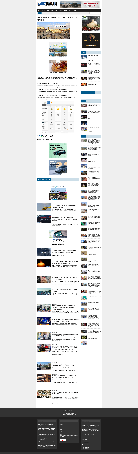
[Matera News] (47, 3)
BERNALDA (60, 10)
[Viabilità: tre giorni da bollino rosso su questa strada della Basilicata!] (44, 294)
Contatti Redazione (85, 442)
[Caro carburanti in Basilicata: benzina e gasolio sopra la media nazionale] (84, 224)
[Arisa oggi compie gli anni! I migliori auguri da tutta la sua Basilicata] (84, 124)
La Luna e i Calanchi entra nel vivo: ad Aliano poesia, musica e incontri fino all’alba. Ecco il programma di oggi (93, 191)
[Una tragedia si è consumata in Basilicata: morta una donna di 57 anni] (84, 85)
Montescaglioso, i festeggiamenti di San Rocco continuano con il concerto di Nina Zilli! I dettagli (94, 78)
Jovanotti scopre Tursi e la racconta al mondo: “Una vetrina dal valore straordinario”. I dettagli (94, 253)
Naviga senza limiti (85, 444)
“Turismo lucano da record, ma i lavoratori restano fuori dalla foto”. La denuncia (94, 154)
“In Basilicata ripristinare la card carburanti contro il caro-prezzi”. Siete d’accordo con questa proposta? (94, 178)
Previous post (55, 403)
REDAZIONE (70, 10)
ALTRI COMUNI (65, 10)
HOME (38, 10)
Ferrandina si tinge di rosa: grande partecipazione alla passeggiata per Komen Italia (94, 117)
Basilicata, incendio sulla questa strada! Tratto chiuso (64, 250)
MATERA (48, 10)
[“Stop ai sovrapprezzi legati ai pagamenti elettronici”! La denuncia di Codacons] (84, 344)
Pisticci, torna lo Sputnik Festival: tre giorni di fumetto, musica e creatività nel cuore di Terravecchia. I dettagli (94, 337)
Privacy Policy (84, 439)
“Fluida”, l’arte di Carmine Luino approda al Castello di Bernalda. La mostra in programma (94, 298)
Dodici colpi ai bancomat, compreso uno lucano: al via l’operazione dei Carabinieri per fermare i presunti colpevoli (94, 265)
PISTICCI (56, 10)
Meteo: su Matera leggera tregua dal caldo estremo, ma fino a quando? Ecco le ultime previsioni (94, 241)
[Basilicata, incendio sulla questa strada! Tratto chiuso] (44, 255)
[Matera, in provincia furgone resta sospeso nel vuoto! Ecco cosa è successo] (84, 273)
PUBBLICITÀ (74, 10)
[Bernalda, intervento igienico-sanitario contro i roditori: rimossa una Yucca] (84, 230)
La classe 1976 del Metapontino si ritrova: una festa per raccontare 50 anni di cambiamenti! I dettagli (94, 160)
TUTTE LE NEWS (43, 10)
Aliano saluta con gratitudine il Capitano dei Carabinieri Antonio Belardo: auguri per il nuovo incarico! (94, 247)
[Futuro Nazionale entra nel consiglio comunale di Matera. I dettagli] (84, 305)
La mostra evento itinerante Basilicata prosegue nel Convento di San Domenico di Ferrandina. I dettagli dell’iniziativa (94, 172)
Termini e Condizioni (86, 437)
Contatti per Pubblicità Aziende (88, 434)
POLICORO (52, 10)
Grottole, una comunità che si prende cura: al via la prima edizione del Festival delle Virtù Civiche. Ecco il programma (94, 148)
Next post (62, 403)
